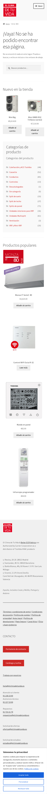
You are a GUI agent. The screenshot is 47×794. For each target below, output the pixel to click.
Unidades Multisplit (17, 216)
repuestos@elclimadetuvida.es (16, 715)
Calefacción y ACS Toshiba (20, 167)
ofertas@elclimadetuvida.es (15, 729)
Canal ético (32, 621)
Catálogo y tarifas (13, 663)
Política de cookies (31, 769)
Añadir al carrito (12, 129)
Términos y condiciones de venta (17, 611)
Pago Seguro (20, 621)
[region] (23, 771)
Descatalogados (16, 186)
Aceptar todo (24, 775)
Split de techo (15, 201)
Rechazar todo (23, 788)
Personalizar (23, 782)
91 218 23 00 (8, 695)
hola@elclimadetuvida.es (13, 686)
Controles (13, 182)
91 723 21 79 (8, 712)
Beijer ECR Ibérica (28, 542)
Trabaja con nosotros (12, 675)
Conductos (13, 177)
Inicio (8, 24)
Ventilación (14, 220)
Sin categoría (15, 191)
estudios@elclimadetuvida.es (15, 743)
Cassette (13, 172)
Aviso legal (17, 618)
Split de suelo (15, 196)
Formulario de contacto (16, 649)
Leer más (23, 367)
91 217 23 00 (8, 702)
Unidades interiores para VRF (21, 211)
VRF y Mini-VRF (15, 225)
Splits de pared (15, 206)
